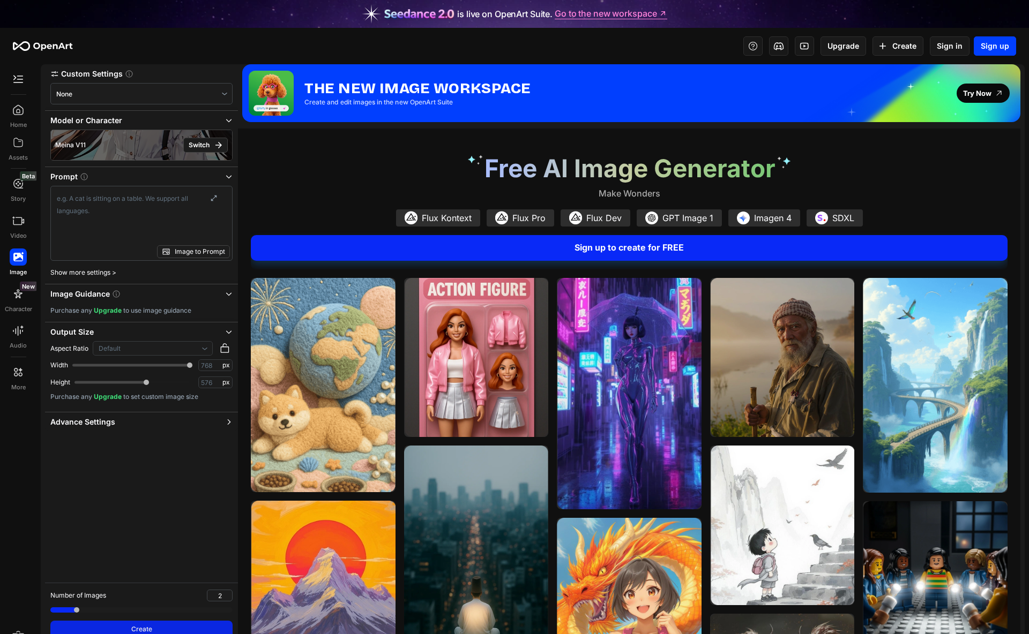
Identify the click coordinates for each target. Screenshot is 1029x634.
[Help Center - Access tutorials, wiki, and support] (753, 46)
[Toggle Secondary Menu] (18, 79)
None (64, 94)
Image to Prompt (200, 251)
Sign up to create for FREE (629, 247)
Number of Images (78, 595)
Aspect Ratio (69, 348)
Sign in (950, 45)
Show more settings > (83, 272)
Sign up (995, 45)
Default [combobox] (110, 348)
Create (904, 45)
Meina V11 (70, 145)
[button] (141, 73)
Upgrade (843, 45)
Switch (199, 145)
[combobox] (141, 94)
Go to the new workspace (606, 14)
